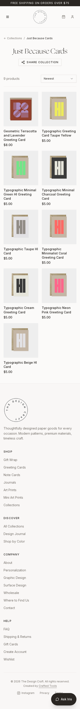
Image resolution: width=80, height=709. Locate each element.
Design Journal (15, 534)
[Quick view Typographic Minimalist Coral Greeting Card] (48, 238)
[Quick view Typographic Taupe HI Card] (9, 238)
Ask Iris (66, 699)
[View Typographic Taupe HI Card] (21, 227)
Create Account (15, 652)
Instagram (28, 693)
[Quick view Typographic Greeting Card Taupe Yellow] (48, 120)
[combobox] (58, 79)
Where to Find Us (16, 600)
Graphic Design (15, 578)
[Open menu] (8, 17)
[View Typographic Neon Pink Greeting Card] (59, 285)
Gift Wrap (10, 460)
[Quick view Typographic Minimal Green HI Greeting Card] (9, 179)
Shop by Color (14, 541)
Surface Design (15, 585)
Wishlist (9, 659)
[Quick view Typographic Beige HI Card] (9, 351)
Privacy (44, 693)
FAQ (7, 629)
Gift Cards (11, 644)
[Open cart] (64, 17)
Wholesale (11, 593)
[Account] (72, 17)
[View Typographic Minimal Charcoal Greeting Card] (59, 168)
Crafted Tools (48, 686)
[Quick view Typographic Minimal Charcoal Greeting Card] (48, 179)
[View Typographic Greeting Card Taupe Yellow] (59, 109)
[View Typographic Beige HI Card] (21, 340)
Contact (9, 608)
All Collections (14, 526)
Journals (10, 482)
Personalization (15, 570)
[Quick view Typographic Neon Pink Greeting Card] (48, 296)
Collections (14, 38)
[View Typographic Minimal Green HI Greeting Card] (21, 168)
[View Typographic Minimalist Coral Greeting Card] (59, 227)
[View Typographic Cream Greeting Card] (21, 285)
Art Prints (10, 490)
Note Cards (12, 475)
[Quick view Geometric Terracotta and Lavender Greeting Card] (9, 120)
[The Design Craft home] (40, 17)
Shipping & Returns (17, 637)
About (8, 562)
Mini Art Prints (13, 497)
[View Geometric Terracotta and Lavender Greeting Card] (21, 109)
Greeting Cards (15, 467)
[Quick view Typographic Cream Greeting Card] (9, 296)
